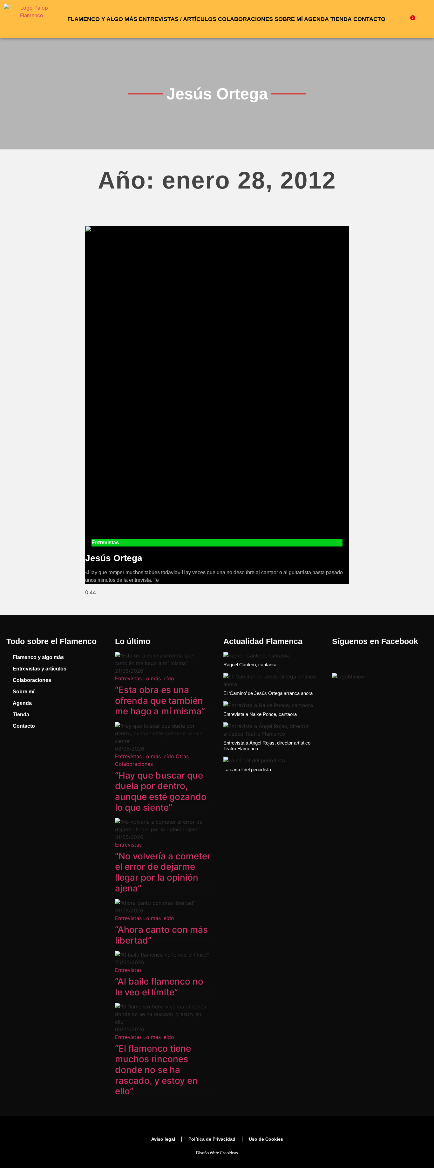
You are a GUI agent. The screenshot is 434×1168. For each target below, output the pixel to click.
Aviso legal (163, 1139)
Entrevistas (128, 678)
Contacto (369, 19)
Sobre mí (289, 19)
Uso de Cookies (266, 1139)
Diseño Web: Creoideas (217, 1153)
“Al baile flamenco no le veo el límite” (159, 987)
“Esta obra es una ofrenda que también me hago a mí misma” (160, 700)
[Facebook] (14, 752)
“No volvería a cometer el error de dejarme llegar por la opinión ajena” (163, 872)
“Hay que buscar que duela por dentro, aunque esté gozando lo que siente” (161, 791)
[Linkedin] (62, 752)
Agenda (316, 19)
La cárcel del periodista (247, 769)
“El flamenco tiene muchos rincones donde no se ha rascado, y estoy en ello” (156, 1069)
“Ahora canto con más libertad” (161, 935)
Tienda (341, 19)
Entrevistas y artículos (39, 668)
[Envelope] (86, 752)
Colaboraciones (245, 19)
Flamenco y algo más (102, 19)
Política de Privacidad (211, 1139)
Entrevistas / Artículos (177, 19)
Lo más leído (158, 678)
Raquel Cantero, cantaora (249, 664)
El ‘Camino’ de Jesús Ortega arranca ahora (268, 693)
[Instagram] (38, 752)
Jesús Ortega (113, 558)
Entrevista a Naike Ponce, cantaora (260, 714)
